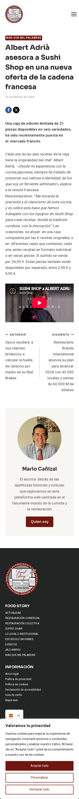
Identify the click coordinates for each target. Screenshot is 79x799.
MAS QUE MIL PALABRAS (23, 38)
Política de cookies (16, 684)
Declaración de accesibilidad (23, 690)
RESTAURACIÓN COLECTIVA (22, 623)
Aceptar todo (39, 765)
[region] (39, 759)
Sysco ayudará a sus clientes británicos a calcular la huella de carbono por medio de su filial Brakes (19, 357)
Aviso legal (12, 674)
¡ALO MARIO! (13, 650)
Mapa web (11, 700)
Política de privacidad (18, 679)
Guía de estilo (13, 695)
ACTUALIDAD (13, 613)
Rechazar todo (39, 789)
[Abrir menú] (74, 14)
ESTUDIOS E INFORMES (19, 639)
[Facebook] (8, 110)
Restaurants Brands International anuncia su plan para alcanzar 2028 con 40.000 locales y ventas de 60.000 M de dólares (59, 363)
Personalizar (39, 777)
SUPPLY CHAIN (13, 629)
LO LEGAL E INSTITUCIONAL (21, 634)
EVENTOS (11, 644)
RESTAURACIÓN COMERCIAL (22, 618)
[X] (16, 110)
